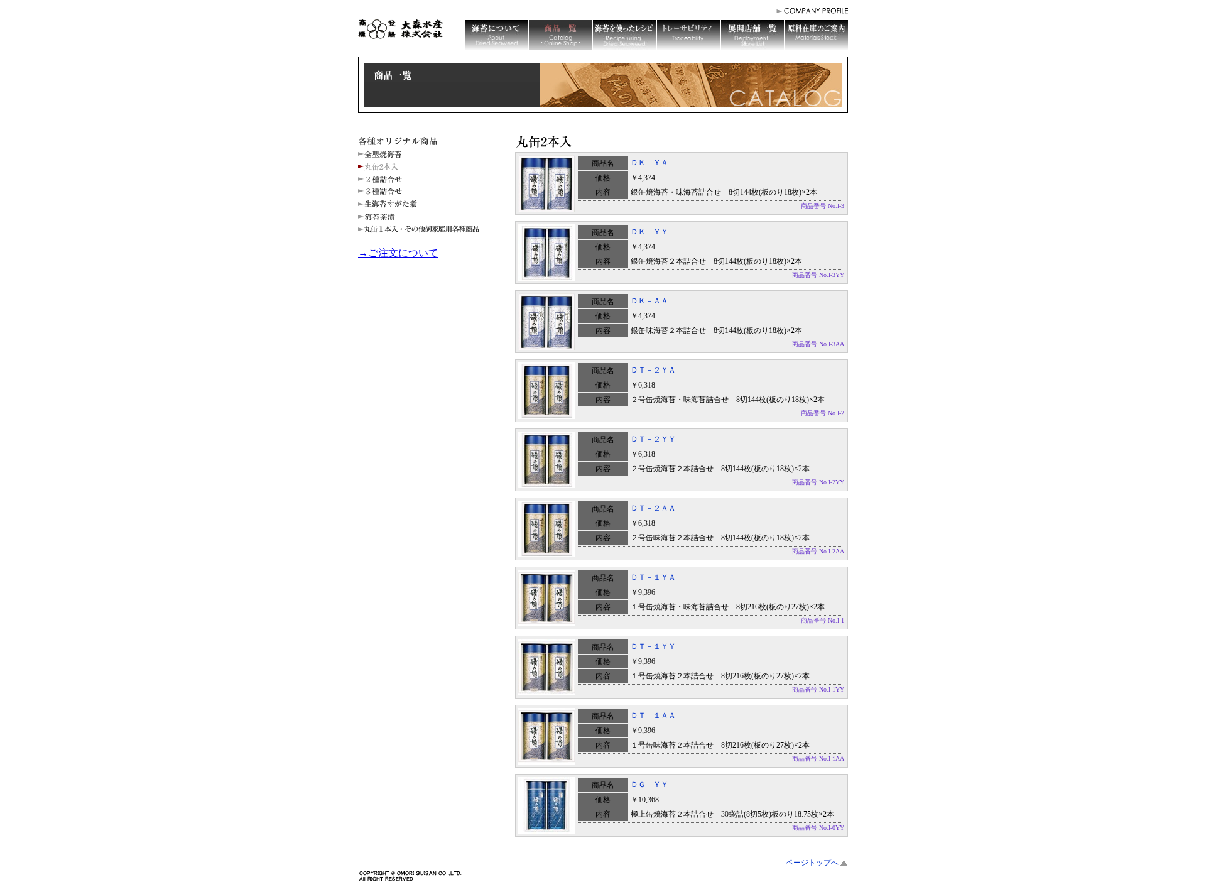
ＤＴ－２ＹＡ (653, 370)
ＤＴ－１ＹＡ (653, 577)
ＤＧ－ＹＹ (649, 784)
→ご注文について (398, 253)
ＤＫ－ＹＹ (649, 231)
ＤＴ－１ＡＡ (653, 715)
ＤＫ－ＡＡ (649, 301)
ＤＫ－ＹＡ (649, 162)
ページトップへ (812, 862)
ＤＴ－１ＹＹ (653, 646)
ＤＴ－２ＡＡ (653, 508)
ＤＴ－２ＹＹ (653, 439)
